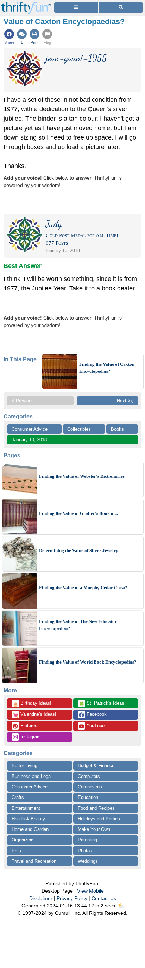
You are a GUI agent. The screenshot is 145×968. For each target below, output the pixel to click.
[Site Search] (121, 7)
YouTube (95, 725)
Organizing (22, 839)
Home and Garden (30, 829)
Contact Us (104, 898)
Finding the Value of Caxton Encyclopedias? (106, 368)
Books (117, 429)
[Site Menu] (76, 7)
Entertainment (26, 808)
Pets (16, 850)
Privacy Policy (72, 898)
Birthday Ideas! (32, 703)
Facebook (96, 714)
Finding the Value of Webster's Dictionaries (82, 476)
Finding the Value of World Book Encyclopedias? (88, 662)
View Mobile (90, 891)
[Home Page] (26, 4)
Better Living (24, 765)
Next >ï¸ (125, 400)
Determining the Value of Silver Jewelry (78, 550)
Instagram (30, 736)
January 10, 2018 (29, 439)
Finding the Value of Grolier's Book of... (78, 513)
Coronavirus (90, 786)
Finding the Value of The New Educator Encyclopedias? (78, 625)
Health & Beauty (28, 818)
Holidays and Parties (99, 818)
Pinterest (29, 725)
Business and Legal (32, 776)
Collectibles (79, 429)
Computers (89, 776)
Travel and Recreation (34, 861)
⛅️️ (121, 905)
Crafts (18, 797)
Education (88, 797)
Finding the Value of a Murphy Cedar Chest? (83, 587)
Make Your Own (94, 829)
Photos (85, 850)
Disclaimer (40, 898)
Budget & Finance (96, 765)
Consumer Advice (30, 429)
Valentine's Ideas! (34, 715)
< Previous (23, 400)
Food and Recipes (96, 808)
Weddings (88, 861)
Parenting (87, 839)
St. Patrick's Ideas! (102, 703)
